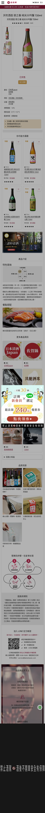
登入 (41, 3)
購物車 (36, 3)
